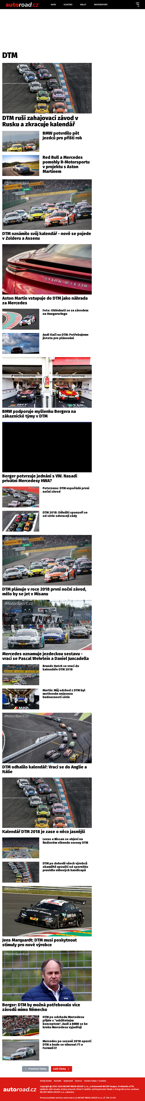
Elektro (68, 4)
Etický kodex (46, 1081)
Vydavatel (68, 1081)
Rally (83, 4)
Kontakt (57, 1081)
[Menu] (137, 4)
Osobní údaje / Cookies (95, 1081)
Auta (53, 4)
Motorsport (101, 4)
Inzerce (78, 1081)
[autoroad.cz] (28, 4)
